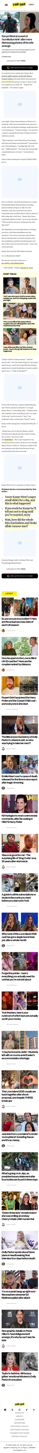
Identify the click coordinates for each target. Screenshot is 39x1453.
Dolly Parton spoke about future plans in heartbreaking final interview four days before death (18, 1255)
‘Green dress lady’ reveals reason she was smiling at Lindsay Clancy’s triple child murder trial (19, 1215)
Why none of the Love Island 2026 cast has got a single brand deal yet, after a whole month (19, 937)
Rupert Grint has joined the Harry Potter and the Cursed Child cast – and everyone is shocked (19, 700)
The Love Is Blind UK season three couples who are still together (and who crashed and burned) (19, 324)
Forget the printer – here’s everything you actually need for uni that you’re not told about (18, 976)
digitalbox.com (21, 1450)
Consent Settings (19, 1433)
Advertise (19, 1423)
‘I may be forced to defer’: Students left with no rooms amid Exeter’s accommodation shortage (20, 1055)
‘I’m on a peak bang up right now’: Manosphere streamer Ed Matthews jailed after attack (19, 1294)
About (19, 1416)
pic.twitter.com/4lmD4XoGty (13, 263)
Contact (19, 1413)
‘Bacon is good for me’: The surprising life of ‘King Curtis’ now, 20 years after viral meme (19, 858)
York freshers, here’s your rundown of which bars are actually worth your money (20, 1015)
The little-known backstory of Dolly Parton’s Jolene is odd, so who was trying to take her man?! (19, 740)
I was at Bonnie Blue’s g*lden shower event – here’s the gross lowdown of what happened (19, 349)
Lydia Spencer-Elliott (13, 61)
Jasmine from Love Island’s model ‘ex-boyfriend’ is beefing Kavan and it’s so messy (19, 1137)
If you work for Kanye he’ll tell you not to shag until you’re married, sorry (20, 512)
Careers (19, 1420)
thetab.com (15, 1445)
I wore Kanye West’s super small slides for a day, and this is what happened (20, 500)
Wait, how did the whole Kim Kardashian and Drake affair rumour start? (21, 523)
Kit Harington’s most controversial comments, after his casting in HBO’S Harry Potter (19, 818)
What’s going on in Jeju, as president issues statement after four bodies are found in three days (20, 1176)
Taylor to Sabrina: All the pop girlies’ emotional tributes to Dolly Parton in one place (19, 1376)
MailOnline (8, 440)
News (23, 61)
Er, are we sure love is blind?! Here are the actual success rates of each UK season (19, 621)
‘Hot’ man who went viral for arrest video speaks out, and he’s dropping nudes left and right (19, 298)
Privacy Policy (20, 1436)
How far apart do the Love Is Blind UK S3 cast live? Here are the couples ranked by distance (19, 661)
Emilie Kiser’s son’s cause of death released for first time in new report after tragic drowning (19, 779)
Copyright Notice (19, 1430)
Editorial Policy (19, 1426)
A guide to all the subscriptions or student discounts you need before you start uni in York (19, 897)
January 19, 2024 (26, 268)
